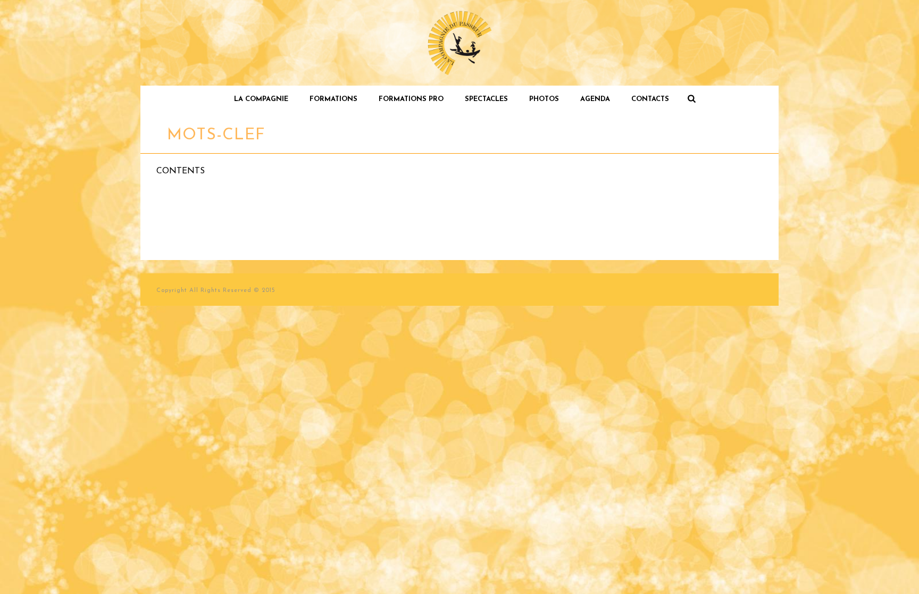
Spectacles (486, 99)
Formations (333, 99)
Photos (544, 99)
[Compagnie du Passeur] (460, 43)
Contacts (650, 99)
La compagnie (261, 99)
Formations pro (411, 99)
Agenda (595, 99)
